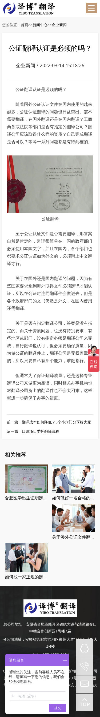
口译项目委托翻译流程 (40, 431)
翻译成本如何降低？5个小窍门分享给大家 (56, 421)
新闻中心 (40, 24)
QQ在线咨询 (84, 648)
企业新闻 (59, 24)
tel (84, 666)
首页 (24, 24)
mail (84, 684)
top (84, 702)
